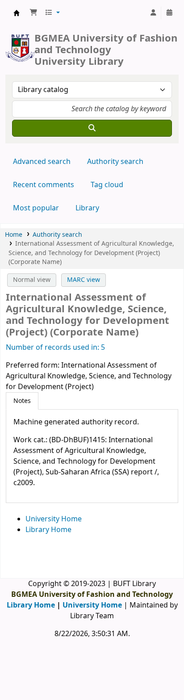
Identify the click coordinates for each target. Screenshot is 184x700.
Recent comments (43, 185)
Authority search (115, 161)
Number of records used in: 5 (55, 347)
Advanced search (42, 161)
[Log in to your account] (153, 12)
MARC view (83, 280)
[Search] (92, 128)
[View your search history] (169, 12)
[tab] (22, 401)
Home (13, 234)
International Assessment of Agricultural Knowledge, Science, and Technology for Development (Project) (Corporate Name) (91, 253)
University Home (53, 519)
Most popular (36, 208)
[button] (33, 12)
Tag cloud (107, 185)
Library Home (48, 529)
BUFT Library (16, 13)
